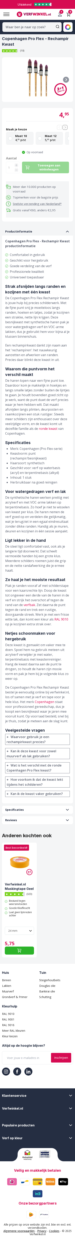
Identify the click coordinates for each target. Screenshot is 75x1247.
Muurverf (8, 991)
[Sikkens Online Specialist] (46, 1154)
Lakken (6, 986)
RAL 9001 (8, 1019)
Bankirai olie (47, 991)
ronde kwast (48, 428)
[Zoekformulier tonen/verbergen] (58, 27)
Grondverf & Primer (14, 997)
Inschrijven (61, 1058)
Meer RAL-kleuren (13, 1030)
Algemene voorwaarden (19, 1231)
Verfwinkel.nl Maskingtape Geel (19, 886)
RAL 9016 (8, 1025)
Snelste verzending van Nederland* (37, 204)
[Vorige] (59, 127)
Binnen (6, 980)
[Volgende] (65, 127)
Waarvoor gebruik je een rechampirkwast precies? (28, 739)
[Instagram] (6, 1072)
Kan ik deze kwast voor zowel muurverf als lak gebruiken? (31, 753)
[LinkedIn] (28, 1072)
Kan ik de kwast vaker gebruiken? (37, 794)
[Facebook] (17, 1072)
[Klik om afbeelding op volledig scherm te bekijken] (37, 79)
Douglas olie (47, 986)
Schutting (45, 997)
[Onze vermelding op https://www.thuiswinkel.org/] (29, 1155)
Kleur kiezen (10, 1036)
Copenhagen (44, 702)
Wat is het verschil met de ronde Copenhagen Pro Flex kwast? (34, 768)
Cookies (54, 1231)
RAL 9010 (61, 619)
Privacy (41, 1231)
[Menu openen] (5, 14)
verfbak (29, 605)
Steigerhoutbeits (49, 980)
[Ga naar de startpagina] (34, 14)
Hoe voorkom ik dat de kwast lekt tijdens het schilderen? (35, 782)
